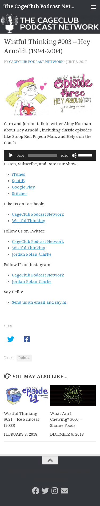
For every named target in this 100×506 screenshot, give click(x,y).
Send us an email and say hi (39, 302)
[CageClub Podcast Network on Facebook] (35, 491)
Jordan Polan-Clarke (31, 254)
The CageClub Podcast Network (39, 6)
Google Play (23, 187)
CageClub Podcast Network (36, 62)
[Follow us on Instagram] (55, 491)
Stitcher (19, 193)
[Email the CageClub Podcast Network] (64, 491)
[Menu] (93, 6)
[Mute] (74, 155)
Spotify (18, 180)
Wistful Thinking (28, 220)
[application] (50, 155)
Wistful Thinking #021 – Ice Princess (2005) (21, 419)
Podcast (24, 358)
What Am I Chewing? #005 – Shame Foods (66, 419)
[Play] (11, 155)
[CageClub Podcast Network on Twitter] (45, 491)
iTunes (18, 174)
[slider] (85, 155)
